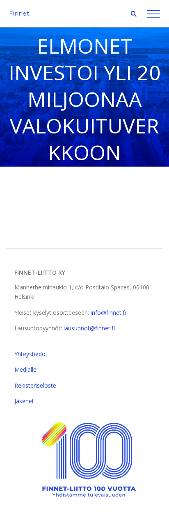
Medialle (25, 369)
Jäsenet (24, 401)
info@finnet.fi (108, 312)
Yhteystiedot (31, 354)
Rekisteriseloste (35, 385)
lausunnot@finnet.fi (89, 328)
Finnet (19, 13)
